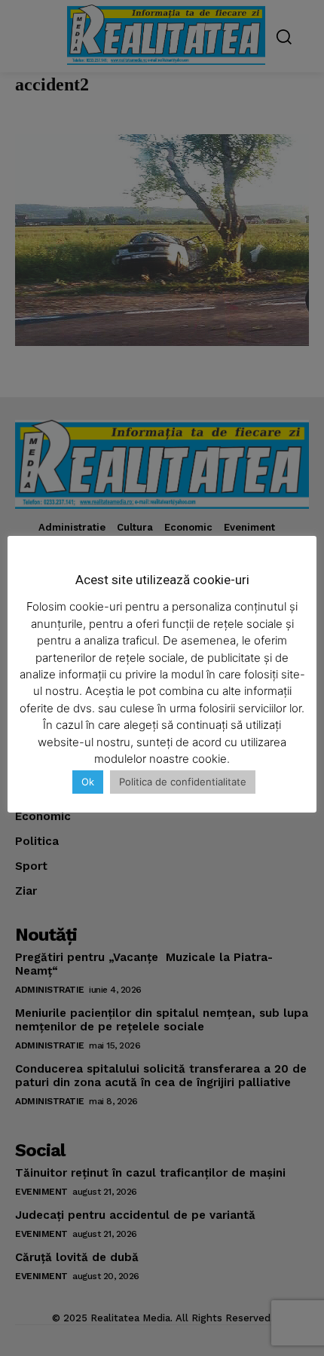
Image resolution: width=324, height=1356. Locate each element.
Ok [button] (87, 782)
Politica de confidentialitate (182, 782)
